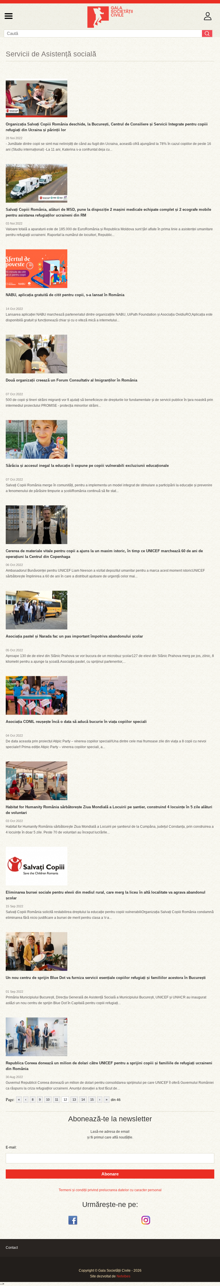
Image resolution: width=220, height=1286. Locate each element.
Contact (12, 1248)
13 (74, 1099)
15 (92, 1099)
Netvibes (123, 1276)
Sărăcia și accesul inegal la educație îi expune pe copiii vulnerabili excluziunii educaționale (87, 465)
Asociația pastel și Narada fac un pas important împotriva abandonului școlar (74, 636)
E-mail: (11, 1147)
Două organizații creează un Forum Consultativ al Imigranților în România (71, 380)
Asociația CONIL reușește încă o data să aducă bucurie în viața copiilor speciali (76, 721)
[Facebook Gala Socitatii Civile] (73, 1225)
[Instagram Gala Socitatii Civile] (147, 1225)
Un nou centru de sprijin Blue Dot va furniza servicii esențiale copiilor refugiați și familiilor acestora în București (106, 978)
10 (48, 1099)
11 (56, 1099)
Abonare (110, 1173)
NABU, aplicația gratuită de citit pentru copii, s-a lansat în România (65, 295)
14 (83, 1099)
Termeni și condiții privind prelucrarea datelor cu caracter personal (110, 1190)
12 (65, 1099)
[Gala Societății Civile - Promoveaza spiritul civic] (110, 27)
